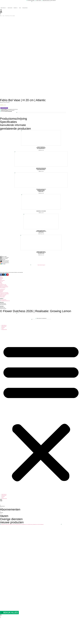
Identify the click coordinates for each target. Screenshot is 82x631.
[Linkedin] (5, 275)
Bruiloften (1, 291)
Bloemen (1, 277)
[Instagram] (3, 275)
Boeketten (1, 278)
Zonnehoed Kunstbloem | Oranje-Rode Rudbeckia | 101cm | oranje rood (41, 169)
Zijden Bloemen (4, 325)
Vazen (3, 15)
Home (1, 15)
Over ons (1, 281)
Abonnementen (2, 280)
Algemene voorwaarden (3, 285)
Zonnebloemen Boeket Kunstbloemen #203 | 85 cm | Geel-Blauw (41, 231)
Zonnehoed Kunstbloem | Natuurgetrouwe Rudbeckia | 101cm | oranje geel (41, 190)
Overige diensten (4, 329)
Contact (1, 283)
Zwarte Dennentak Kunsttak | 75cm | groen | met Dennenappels (41, 148)
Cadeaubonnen (2, 289)
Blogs (1, 282)
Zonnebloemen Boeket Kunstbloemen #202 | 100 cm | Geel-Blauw (41, 252)
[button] (41, 412)
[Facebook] (1, 275)
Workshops (1, 290)
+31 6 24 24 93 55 (3, 299)
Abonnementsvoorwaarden (4, 286)
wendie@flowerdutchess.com (5, 300)
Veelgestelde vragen (3, 284)
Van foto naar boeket (3, 294)
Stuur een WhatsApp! (5, 257)
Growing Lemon (60, 311)
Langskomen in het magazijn (4, 293)
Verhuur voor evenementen (4, 292)
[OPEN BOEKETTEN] (17, 7)
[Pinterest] (7, 275)
